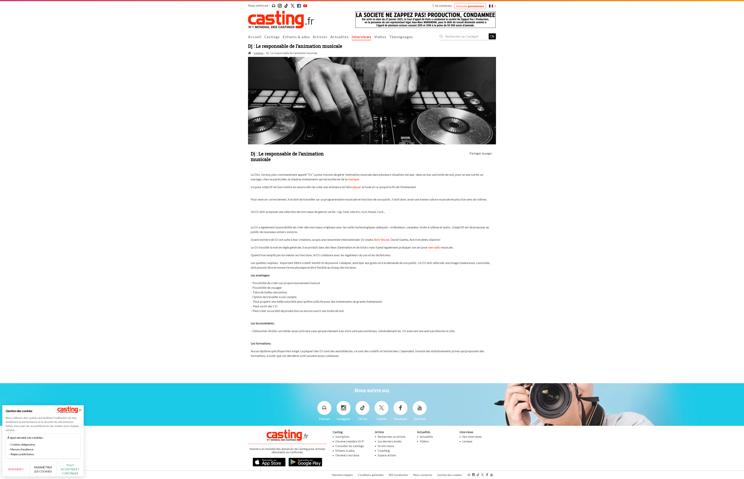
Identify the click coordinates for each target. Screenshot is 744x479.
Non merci (16, 469)
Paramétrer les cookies (43, 469)
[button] (492, 6)
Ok (492, 36)
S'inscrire (470, 6)
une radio (434, 247)
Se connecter (443, 5)
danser (356, 187)
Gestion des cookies (449, 474)
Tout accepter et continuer (70, 469)
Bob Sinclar (381, 239)
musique (353, 179)
